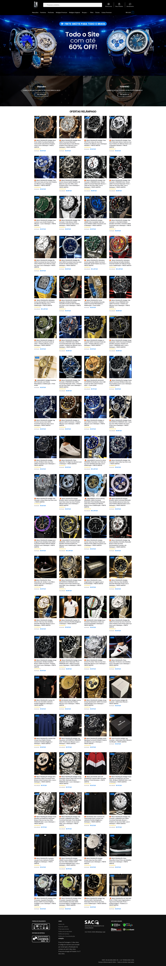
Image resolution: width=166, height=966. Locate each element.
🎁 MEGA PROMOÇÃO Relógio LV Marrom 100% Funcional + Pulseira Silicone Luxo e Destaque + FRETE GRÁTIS (69, 422)
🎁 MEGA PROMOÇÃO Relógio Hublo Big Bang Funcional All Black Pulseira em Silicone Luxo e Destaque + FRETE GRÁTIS (95, 741)
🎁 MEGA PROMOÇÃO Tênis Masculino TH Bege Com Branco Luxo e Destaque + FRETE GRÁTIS (70, 461)
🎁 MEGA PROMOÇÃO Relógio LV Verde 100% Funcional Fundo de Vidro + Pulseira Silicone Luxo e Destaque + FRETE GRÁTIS (44, 342)
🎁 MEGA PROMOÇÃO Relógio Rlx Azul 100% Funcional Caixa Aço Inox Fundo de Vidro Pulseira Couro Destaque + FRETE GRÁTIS (70, 262)
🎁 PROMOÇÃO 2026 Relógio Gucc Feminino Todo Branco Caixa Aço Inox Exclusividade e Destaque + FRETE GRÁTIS (94, 622)
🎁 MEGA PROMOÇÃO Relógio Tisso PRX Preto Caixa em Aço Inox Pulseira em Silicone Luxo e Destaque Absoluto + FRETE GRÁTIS (95, 143)
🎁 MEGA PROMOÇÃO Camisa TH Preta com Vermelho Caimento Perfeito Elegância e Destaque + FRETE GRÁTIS (44, 702)
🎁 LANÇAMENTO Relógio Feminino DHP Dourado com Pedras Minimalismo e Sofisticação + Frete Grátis (45, 382)
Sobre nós (61, 924)
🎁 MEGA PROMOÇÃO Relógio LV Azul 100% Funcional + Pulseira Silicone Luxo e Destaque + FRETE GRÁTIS (94, 422)
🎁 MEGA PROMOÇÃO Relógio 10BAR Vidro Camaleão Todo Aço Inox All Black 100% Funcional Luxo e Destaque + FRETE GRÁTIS (95, 222)
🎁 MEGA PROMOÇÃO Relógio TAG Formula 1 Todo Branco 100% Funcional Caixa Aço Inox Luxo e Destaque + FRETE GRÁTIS (69, 222)
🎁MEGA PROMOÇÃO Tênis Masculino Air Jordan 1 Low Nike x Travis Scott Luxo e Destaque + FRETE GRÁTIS (44, 582)
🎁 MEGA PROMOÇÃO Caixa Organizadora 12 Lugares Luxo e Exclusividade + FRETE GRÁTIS (94, 581)
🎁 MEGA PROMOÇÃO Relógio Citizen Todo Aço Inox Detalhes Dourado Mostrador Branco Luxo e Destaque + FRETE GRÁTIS (44, 622)
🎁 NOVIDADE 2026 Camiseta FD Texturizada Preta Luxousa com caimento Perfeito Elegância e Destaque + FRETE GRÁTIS (94, 819)
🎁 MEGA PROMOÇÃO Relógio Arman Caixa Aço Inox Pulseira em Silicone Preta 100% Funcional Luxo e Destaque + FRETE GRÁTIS (95, 542)
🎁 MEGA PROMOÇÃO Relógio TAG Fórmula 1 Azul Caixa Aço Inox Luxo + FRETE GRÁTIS (120, 461)
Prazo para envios (63, 929)
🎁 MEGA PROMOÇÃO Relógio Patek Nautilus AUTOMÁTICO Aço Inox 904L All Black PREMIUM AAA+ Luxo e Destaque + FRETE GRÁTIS (120, 779)
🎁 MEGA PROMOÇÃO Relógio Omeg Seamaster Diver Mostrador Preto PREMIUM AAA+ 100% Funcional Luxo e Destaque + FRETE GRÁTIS (70, 662)
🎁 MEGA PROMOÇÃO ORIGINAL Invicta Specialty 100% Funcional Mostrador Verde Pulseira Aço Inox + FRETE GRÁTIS (95, 262)
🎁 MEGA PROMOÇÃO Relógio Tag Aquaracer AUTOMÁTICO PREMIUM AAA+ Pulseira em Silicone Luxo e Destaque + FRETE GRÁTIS (70, 741)
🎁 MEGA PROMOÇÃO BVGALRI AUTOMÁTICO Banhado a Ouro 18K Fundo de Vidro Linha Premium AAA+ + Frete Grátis (95, 382)
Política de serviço (63, 934)
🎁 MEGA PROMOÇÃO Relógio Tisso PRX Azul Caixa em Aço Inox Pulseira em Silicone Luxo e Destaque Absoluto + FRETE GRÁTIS (45, 183)
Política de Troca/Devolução (66, 936)
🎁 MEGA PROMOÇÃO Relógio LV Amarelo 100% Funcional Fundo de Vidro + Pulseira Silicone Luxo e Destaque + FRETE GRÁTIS (94, 342)
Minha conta (108, 6)
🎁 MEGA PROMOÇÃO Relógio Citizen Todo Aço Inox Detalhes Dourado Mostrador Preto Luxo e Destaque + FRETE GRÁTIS (119, 582)
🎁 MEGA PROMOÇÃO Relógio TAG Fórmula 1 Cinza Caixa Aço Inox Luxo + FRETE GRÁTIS (45, 500)
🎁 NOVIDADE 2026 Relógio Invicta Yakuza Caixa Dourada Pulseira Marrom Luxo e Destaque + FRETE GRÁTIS (70, 702)
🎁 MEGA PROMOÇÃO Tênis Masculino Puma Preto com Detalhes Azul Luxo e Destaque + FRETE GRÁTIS (120, 861)
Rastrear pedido (63, 926)
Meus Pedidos (119, 6)
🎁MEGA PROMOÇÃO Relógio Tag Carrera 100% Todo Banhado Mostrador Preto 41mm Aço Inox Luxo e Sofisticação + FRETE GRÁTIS (95, 901)
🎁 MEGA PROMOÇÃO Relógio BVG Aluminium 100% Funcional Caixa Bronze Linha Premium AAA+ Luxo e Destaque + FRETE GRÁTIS (45, 779)
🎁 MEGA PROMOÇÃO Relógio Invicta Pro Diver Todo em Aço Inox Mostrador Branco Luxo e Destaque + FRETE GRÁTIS (95, 662)
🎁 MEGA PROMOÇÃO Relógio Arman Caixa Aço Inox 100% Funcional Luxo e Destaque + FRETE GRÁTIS (95, 861)
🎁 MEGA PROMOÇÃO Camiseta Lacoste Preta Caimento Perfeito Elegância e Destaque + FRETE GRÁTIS (44, 861)
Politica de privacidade (65, 931)
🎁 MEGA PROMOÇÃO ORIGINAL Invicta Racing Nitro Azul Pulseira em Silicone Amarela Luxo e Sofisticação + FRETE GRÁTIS (44, 302)
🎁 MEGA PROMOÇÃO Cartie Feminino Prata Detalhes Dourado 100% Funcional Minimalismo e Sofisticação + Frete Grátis (94, 302)
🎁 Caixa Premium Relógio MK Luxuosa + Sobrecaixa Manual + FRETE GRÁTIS (118, 701)
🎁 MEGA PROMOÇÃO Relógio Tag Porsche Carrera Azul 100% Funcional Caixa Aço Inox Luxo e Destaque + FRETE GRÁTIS (44, 422)
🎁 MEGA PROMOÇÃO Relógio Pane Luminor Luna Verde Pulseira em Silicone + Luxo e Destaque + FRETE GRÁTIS (45, 222)
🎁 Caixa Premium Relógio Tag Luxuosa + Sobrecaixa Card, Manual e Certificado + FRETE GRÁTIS (120, 740)
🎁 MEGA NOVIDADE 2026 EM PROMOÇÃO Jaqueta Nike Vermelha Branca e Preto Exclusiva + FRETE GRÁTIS (95, 779)
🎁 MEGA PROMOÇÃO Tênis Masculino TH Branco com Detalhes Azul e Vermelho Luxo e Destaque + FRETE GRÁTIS (119, 662)
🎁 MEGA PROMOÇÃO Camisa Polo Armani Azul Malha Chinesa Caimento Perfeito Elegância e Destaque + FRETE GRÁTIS (44, 741)
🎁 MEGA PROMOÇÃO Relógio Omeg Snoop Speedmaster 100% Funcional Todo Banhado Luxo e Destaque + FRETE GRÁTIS (95, 702)
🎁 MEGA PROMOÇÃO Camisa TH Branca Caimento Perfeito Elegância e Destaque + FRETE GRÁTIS (70, 621)
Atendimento (130, 6)
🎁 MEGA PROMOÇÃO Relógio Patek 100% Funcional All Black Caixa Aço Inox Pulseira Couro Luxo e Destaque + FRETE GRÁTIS (120, 382)
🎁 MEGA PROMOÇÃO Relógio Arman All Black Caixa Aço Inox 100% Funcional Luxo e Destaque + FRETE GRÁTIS (45, 462)
